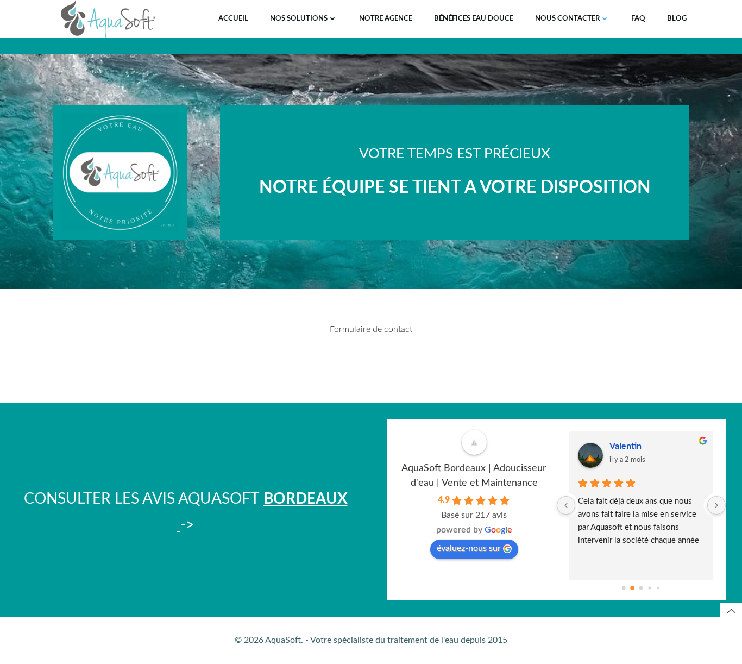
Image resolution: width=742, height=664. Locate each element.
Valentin (625, 446)
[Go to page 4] (658, 587)
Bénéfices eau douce (473, 18)
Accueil (233, 18)
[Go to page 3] (650, 587)
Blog (677, 18)
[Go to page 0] (624, 588)
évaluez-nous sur (469, 548)
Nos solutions (299, 18)
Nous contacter (567, 18)
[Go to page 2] (641, 588)
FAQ (638, 18)
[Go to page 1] (632, 588)
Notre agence (385, 18)
